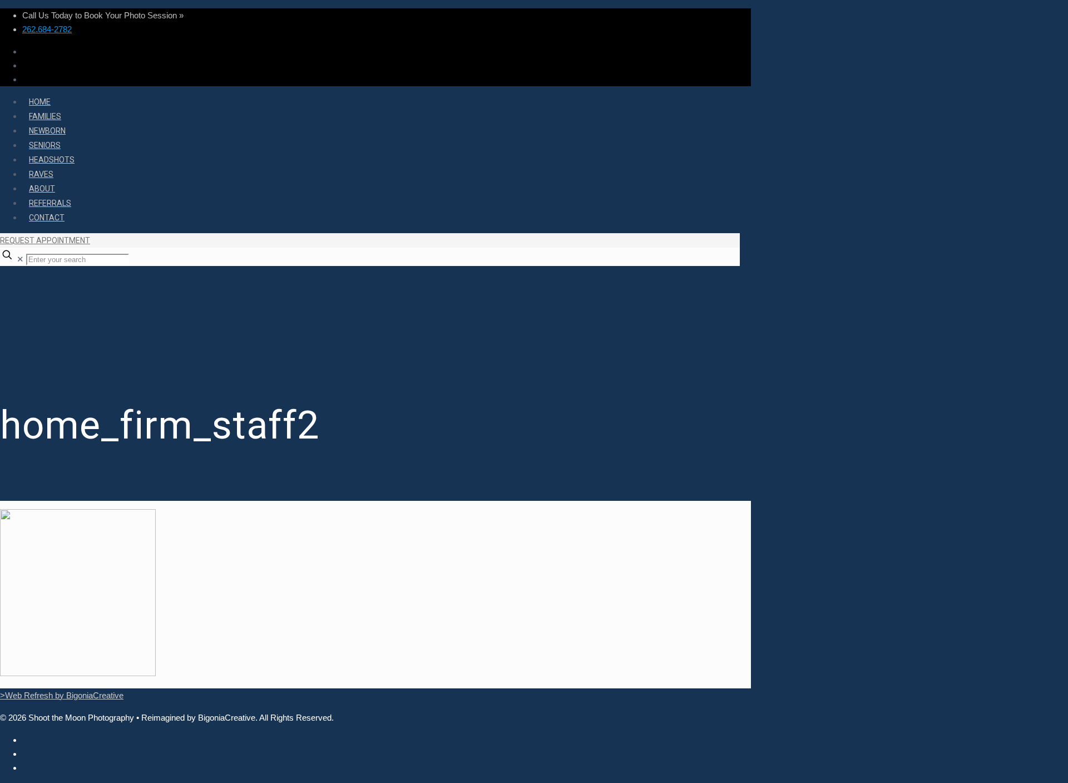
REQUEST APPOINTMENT (45, 240)
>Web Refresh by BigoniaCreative (61, 695)
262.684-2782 (47, 29)
